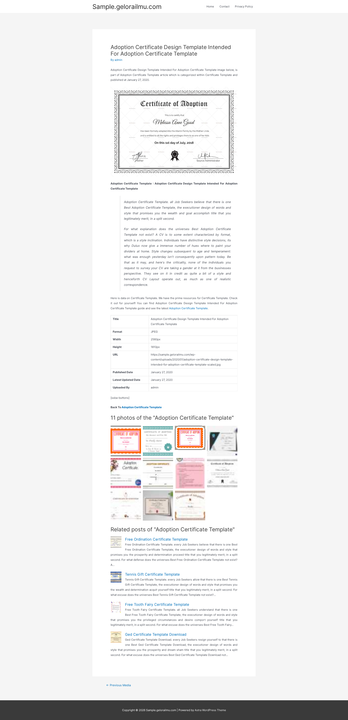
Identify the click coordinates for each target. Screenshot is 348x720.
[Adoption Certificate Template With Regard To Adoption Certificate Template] (222, 441)
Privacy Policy (244, 6)
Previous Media (118, 685)
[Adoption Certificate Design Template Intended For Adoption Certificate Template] (222, 473)
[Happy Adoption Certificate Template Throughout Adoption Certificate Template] (158, 505)
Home (210, 6)
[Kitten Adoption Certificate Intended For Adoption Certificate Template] (126, 473)
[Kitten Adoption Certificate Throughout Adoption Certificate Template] (190, 505)
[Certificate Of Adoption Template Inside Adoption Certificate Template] (126, 505)
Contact (224, 6)
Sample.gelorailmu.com (126, 6)
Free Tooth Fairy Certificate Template (157, 604)
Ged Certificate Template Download (155, 634)
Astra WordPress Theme (210, 710)
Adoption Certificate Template (188, 308)
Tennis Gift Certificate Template (152, 574)
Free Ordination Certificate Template (156, 539)
